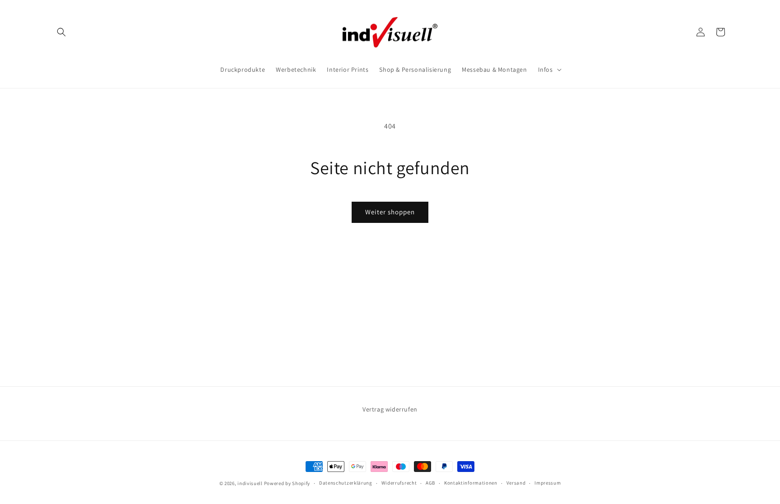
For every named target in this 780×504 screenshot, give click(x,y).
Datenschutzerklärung (345, 483)
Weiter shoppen (390, 212)
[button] (61, 32)
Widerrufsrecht (399, 483)
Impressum (547, 483)
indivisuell (250, 483)
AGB (430, 483)
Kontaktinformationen (470, 483)
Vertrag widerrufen (390, 409)
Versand (516, 483)
